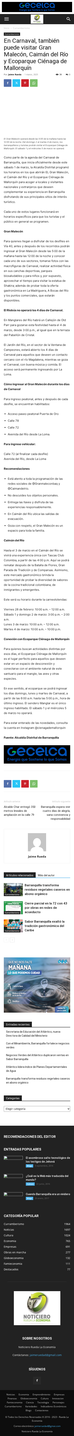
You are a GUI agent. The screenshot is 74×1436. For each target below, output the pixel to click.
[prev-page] (6, 940)
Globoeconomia (28, 1398)
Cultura (30, 1184)
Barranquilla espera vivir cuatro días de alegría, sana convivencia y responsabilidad (55, 812)
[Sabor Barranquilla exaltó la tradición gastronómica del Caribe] (13, 925)
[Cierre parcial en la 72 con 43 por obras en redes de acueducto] (13, 907)
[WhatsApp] (34, 83)
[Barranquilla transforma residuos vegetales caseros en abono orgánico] (13, 889)
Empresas (59, 1394)
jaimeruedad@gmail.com (46, 1355)
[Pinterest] (25, 83)
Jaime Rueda (14, 74)
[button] (6, 19)
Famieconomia (14, 1402)
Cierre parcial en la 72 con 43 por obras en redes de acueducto (46, 907)
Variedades (31, 1406)
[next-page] (12, 940)
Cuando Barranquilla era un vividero (48, 1194)
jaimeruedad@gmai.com (48, 1426)
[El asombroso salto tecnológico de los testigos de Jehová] (13, 1162)
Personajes (58, 1402)
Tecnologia (43, 1402)
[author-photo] (37, 851)
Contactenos (41, 1410)
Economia (24, 1394)
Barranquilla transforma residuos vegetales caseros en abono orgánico (47, 889)
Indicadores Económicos (53, 1406)
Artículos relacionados (19, 875)
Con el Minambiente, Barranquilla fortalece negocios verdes (37, 1045)
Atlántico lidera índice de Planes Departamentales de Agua (36, 1068)
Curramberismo (21, 28)
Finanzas (12, 1398)
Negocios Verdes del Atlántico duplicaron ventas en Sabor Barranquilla (37, 1057)
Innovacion (58, 1398)
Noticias (10, 1394)
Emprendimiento (41, 1394)
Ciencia (30, 1402)
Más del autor (46, 875)
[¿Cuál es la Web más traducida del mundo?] (13, 1180)
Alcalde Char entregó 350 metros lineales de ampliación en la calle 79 (19, 811)
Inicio (6, 28)
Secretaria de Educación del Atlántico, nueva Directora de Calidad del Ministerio (33, 1033)
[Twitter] (16, 83)
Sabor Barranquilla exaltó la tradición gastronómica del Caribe (45, 926)
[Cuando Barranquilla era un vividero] (13, 1198)
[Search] (68, 19)
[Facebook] (7, 83)
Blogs (29, 1165)
